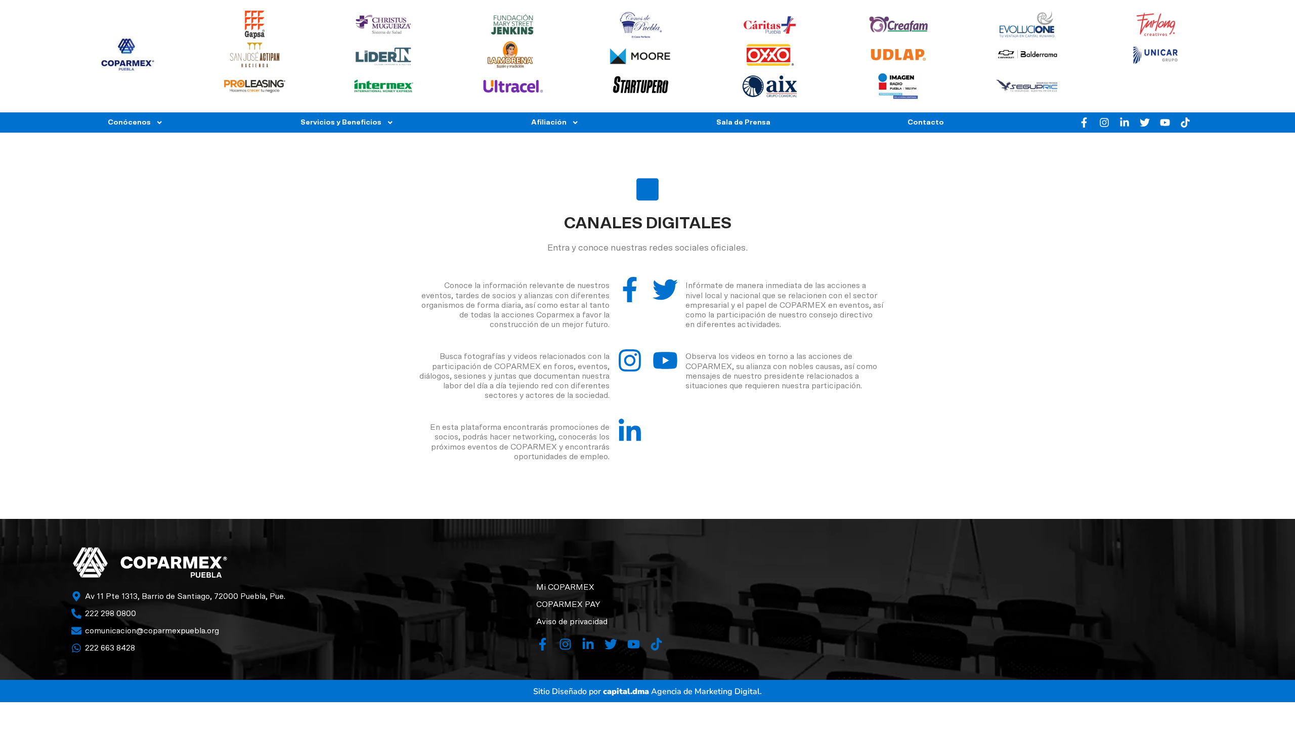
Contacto (926, 122)
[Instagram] (1104, 122)
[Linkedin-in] (1124, 122)
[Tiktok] (1185, 122)
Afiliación (549, 122)
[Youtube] (1165, 122)
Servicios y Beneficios (340, 122)
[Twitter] (1145, 122)
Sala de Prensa (743, 122)
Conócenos (129, 122)
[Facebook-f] (1084, 122)
